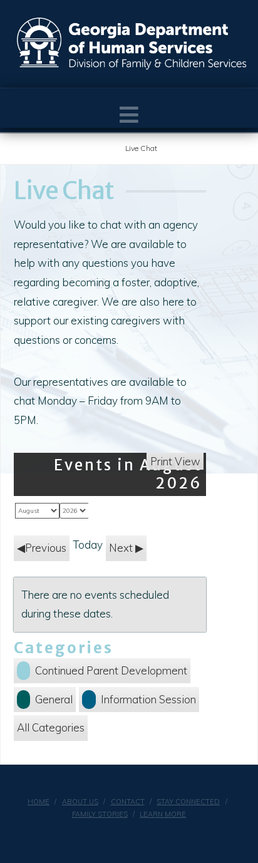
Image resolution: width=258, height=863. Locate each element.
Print (175, 461)
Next (121, 547)
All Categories (51, 727)
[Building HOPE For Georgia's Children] (132, 43)
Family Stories (100, 814)
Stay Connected (188, 801)
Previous (45, 547)
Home (38, 801)
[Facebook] (120, 835)
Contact (128, 801)
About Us (80, 801)
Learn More (163, 814)
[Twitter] (137, 835)
